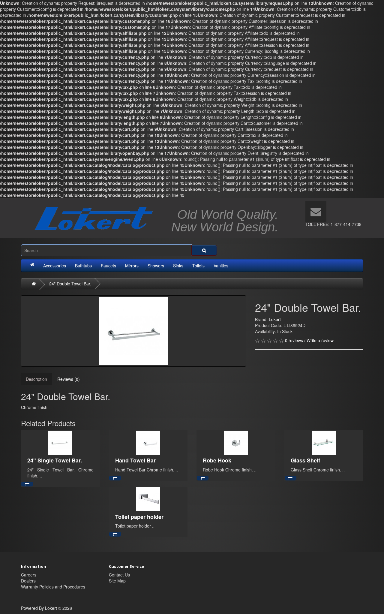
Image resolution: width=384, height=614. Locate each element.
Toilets (198, 266)
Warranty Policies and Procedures (53, 587)
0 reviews (294, 340)
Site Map (117, 581)
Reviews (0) (68, 379)
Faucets (108, 266)
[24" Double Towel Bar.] (133, 331)
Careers (28, 575)
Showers (156, 266)
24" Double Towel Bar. (70, 284)
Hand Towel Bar (135, 460)
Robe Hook (217, 460)
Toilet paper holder (139, 517)
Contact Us (119, 575)
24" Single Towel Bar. (54, 460)
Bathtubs (83, 266)
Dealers (28, 581)
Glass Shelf (305, 460)
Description (36, 379)
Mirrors (132, 266)
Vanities (221, 266)
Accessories (54, 266)
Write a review (320, 340)
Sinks (178, 266)
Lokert (275, 319)
